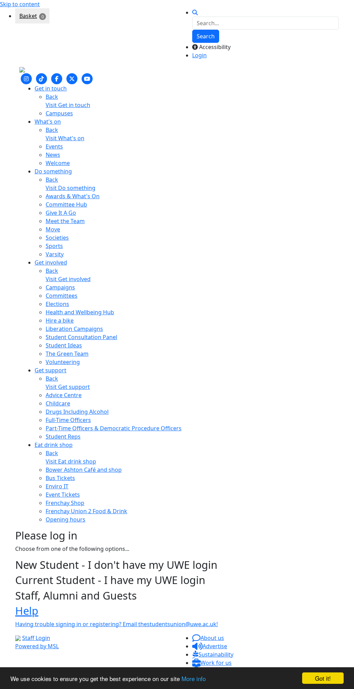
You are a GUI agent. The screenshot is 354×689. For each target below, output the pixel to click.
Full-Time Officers (68, 420)
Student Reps (63, 436)
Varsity (55, 254)
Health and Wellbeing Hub (80, 312)
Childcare (58, 403)
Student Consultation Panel (81, 337)
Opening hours (65, 519)
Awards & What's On (73, 196)
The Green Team (67, 353)
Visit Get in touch (68, 105)
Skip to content (20, 4)
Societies (57, 237)
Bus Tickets (60, 478)
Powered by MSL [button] (37, 646)
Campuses (59, 113)
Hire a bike (60, 320)
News (53, 155)
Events (54, 146)
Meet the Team (65, 221)
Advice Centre (64, 395)
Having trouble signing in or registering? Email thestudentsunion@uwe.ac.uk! (116, 624)
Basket (28, 16)
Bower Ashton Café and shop (84, 469)
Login (199, 55)
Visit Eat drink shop (71, 461)
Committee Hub (66, 204)
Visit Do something (70, 188)
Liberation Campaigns (74, 329)
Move (53, 229)
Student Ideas (64, 345)
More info (193, 678)
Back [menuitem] (52, 97)
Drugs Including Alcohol (77, 411)
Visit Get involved (68, 279)
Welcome (58, 163)
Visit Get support (68, 387)
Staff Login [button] (36, 638)
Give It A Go (61, 213)
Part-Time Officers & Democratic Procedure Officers (113, 428)
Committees (61, 295)
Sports (54, 246)
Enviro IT (57, 486)
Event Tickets (63, 494)
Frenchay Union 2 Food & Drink (86, 511)
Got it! (323, 678)
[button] (208, 638)
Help (26, 610)
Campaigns (60, 287)
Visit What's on (65, 138)
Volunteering (63, 362)
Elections (57, 304)
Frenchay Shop (65, 503)
